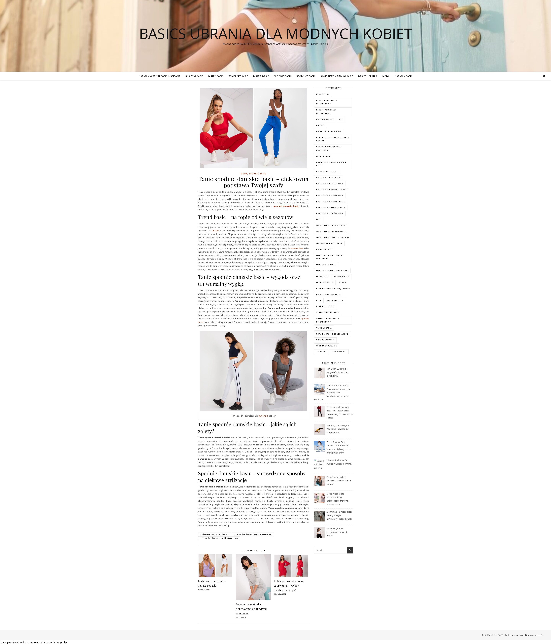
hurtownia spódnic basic (330, 201)
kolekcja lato (324, 249)
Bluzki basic (261, 76)
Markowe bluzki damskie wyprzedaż (330, 257)
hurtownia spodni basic (330, 195)
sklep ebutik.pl (335, 300)
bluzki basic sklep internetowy (326, 102)
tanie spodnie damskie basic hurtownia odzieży (253, 534)
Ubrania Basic (403, 76)
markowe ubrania (326, 265)
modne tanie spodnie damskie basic (214, 534)
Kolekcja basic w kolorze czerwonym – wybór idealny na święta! (289, 585)
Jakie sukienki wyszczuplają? (332, 237)
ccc (341, 119)
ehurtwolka (323, 156)
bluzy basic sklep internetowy (326, 111)
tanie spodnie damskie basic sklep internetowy (219, 538)
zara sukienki (339, 352)
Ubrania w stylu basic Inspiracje (159, 76)
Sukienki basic (194, 76)
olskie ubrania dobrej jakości (333, 288)
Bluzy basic (215, 76)
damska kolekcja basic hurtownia (329, 148)
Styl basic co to (325, 306)
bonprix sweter (325, 119)
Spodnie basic (282, 76)
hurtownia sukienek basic (331, 207)
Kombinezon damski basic (337, 76)
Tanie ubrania (324, 328)
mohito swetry (325, 282)
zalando (321, 352)
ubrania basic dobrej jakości (332, 334)
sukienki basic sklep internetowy (327, 320)
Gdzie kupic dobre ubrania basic (331, 164)
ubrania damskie (325, 340)
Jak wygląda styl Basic (329, 243)
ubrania (215, 230)
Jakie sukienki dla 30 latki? (331, 225)
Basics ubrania (367, 76)
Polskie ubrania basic (328, 294)
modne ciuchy (342, 277)
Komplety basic (238, 76)
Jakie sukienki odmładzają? (331, 231)
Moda (386, 76)
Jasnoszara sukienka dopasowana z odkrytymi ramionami (251, 609)
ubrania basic (297, 248)
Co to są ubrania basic (329, 131)
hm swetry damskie (327, 172)
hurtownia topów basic (330, 213)
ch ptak (320, 125)
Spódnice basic (306, 76)
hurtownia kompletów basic (332, 190)
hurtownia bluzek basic (330, 183)
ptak (319, 300)
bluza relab (323, 94)
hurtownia (263, 415)
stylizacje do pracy (327, 312)
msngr (342, 282)
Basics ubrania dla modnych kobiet (275, 33)
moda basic (322, 277)
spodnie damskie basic (286, 206)
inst (318, 219)
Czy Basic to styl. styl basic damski (333, 139)
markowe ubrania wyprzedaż (332, 271)
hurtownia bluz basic (328, 178)
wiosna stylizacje (326, 346)
